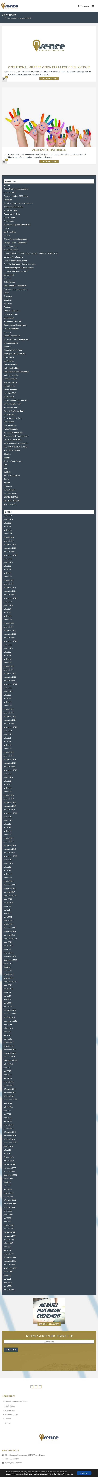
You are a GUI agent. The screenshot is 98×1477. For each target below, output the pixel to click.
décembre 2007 (10, 1232)
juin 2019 (7, 824)
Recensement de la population (16, 443)
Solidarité (7, 472)
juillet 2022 (8, 691)
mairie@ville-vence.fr (13, 1463)
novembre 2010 (10, 1135)
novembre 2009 (10, 1168)
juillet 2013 (8, 1028)
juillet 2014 (8, 989)
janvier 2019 (9, 842)
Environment (9, 318)
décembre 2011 (10, 1089)
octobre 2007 (9, 1239)
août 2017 (8, 899)
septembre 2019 (10, 813)
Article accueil (9, 217)
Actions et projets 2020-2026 (16, 196)
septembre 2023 (10, 641)
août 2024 (8, 602)
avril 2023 (7, 659)
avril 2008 (7, 1221)
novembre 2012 (10, 1053)
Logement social (10, 364)
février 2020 (9, 795)
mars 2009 (8, 1189)
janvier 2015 (9, 978)
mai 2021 (7, 741)
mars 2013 (8, 1039)
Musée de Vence (10, 389)
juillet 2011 (8, 1107)
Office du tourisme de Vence (16, 1401)
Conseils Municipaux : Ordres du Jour (18, 268)
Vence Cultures (10, 490)
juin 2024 (7, 609)
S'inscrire (11, 1350)
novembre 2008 (10, 1204)
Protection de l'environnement (16, 436)
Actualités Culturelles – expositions (18, 203)
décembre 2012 (10, 1049)
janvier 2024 (9, 627)
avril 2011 (7, 1118)
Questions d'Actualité (12, 440)
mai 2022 (7, 698)
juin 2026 (7, 523)
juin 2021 (7, 738)
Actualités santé (10, 210)
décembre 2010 (10, 1132)
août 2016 (8, 942)
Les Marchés (9, 361)
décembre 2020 (10, 759)
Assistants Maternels (49, 149)
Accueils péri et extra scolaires (16, 189)
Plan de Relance (10, 425)
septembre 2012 (10, 1060)
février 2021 (9, 752)
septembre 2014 (10, 981)
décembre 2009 (10, 1164)
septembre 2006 (10, 1268)
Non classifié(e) (10, 393)
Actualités (8, 199)
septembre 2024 (10, 598)
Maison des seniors (11, 375)
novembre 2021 (10, 720)
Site (5, 465)
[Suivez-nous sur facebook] (31, 1386)
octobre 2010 (9, 1139)
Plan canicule (9, 422)
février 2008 (9, 1225)
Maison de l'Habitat (11, 368)
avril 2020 (7, 788)
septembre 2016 (10, 938)
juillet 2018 (8, 863)
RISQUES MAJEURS (12, 450)
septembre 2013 (10, 1021)
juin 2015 (7, 967)
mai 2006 (7, 1279)
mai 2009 (7, 1186)
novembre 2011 (10, 1092)
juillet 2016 (8, 946)
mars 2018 (8, 878)
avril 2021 (7, 745)
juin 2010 (7, 1150)
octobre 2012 (9, 1057)
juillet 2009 (8, 1178)
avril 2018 (7, 874)
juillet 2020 (8, 777)
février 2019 (9, 838)
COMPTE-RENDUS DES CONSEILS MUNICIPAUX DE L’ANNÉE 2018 (31, 253)
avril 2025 (7, 573)
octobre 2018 (9, 852)
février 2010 (9, 1157)
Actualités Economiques (13, 207)
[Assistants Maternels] (49, 117)
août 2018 (8, 860)
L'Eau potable (9, 357)
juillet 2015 (8, 963)
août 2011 (8, 1103)
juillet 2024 (8, 605)
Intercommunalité (11, 343)
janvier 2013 (9, 1046)
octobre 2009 (9, 1171)
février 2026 (9, 537)
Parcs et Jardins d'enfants (14, 411)
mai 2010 (7, 1153)
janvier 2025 (9, 584)
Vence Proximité (10, 493)
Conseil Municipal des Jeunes (15, 260)
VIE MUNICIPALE (11, 497)
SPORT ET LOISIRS (12, 475)
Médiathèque (9, 386)
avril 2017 (7, 913)
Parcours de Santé (11, 407)
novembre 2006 (10, 1261)
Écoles (6, 293)
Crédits (8, 1423)
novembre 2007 (10, 1236)
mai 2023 (7, 655)
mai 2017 (7, 910)
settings (70, 1474)
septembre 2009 (10, 1175)
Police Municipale (11, 429)
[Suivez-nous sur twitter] (36, 1386)
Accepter (84, 1473)
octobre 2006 (9, 1264)
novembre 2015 (10, 956)
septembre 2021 (10, 727)
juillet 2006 (8, 1272)
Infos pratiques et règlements (16, 339)
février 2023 (9, 666)
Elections (7, 307)
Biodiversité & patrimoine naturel (17, 225)
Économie (8, 296)
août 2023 (8, 645)
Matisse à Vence (10, 382)
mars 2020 (8, 792)
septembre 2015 (10, 960)
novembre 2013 (10, 1014)
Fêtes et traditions (11, 328)
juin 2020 (7, 781)
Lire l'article (49, 78)
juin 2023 (7, 652)
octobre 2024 (9, 594)
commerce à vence (11, 250)
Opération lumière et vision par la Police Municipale (49, 67)
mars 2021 (8, 749)
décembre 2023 (10, 630)
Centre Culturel (10, 232)
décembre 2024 (10, 587)
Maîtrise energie (10, 379)
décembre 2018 (10, 845)
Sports (6, 479)
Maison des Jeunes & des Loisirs (16, 371)
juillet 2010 (8, 1146)
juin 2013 (7, 1032)
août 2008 (8, 1211)
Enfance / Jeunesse (11, 311)
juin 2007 (7, 1247)
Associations (9, 221)
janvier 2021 (9, 756)
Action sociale (9, 192)
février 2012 (9, 1082)
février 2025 (9, 580)
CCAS (6, 228)
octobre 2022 (9, 680)
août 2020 (8, 774)
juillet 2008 (8, 1214)
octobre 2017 (9, 892)
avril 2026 (7, 530)
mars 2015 (8, 971)
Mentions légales (11, 1414)
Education (8, 303)
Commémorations (11, 246)
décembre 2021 (10, 716)
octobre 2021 (9, 723)
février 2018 (9, 881)
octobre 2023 (9, 637)
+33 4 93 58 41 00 (12, 1459)
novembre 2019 (10, 806)
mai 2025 (7, 569)
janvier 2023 (9, 670)
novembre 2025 (10, 548)
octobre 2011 (9, 1096)
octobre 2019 (9, 809)
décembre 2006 (10, 1257)
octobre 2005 (9, 1290)
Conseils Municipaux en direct (16, 271)
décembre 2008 (10, 1200)
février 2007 (9, 1254)
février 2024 (9, 623)
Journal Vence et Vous (13, 350)
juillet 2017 (8, 903)
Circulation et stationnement (15, 239)
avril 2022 (7, 702)
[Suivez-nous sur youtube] (40, 1386)
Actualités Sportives (12, 214)
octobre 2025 (9, 551)
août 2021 (8, 731)
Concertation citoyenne (13, 257)
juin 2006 (7, 1275)
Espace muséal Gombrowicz (15, 325)
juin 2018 (7, 867)
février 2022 (9, 709)
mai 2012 (7, 1071)
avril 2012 (7, 1075)
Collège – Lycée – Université (15, 242)
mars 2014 (8, 1003)
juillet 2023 (8, 648)
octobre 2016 (9, 935)
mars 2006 (8, 1286)
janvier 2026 (9, 541)
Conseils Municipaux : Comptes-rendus (19, 264)
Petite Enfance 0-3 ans (13, 418)
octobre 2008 (9, 1207)
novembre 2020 (10, 763)
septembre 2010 (10, 1143)
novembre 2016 (10, 931)
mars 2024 (8, 620)
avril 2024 (7, 616)
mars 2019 (8, 835)
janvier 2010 (9, 1161)
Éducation (8, 300)
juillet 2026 (8, 519)
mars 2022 (8, 706)
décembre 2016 (10, 928)
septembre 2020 (10, 770)
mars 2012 (8, 1078)
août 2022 (8, 688)
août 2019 (8, 817)
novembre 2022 (10, 677)
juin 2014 (7, 992)
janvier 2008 (9, 1229)
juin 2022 (7, 695)
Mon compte (84, 6)
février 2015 (9, 974)
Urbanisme (8, 486)
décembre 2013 (10, 1010)
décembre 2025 (10, 544)
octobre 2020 (9, 766)
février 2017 (9, 920)
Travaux (7, 482)
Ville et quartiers (10, 504)
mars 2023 (8, 663)
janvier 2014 (9, 1006)
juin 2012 (7, 1067)
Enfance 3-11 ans (11, 314)
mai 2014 (7, 996)
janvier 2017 (9, 924)
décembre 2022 (10, 673)
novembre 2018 (10, 849)
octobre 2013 (9, 1017)
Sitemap (8, 1419)
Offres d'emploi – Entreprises (15, 400)
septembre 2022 (10, 684)
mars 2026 (8, 534)
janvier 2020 (9, 799)
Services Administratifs (13, 461)
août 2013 (8, 1024)
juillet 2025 (8, 562)
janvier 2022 (9, 713)
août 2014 (8, 985)
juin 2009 (7, 1182)
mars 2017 (8, 917)
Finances (7, 332)
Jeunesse (7, 346)
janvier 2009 (9, 1196)
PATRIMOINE (9, 414)
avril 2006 (7, 1282)
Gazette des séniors (12, 336)
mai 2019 (7, 827)
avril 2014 (7, 999)
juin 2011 (7, 1110)
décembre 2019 (10, 802)
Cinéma (7, 235)
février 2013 (9, 1042)
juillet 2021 (8, 734)
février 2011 (9, 1125)
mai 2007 (7, 1250)
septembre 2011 (10, 1100)
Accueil (7, 185)
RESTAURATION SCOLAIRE (15, 447)
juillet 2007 (8, 1243)
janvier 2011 (9, 1128)
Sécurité (7, 454)
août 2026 (8, 516)
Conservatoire (9, 275)
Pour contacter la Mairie (13, 432)
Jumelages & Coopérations (14, 354)
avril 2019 (7, 831)
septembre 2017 (10, 895)
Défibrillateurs (9, 282)
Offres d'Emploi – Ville (12, 404)
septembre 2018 (10, 856)
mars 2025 (8, 577)
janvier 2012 (9, 1085)
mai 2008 (7, 1218)
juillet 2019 (8, 820)
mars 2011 (8, 1121)
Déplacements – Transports (15, 285)
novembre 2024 (10, 591)
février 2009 (9, 1193)
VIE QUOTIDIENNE (12, 500)
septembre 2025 (10, 555)
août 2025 (8, 559)
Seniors (7, 457)
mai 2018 (7, 870)
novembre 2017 (10, 888)
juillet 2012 (8, 1064)
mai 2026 (7, 526)
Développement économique (15, 289)
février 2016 (9, 953)
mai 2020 (7, 784)
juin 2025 (7, 566)
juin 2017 (7, 906)
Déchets (7, 278)
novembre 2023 (10, 634)
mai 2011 (7, 1114)
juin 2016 (7, 949)
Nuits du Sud (9, 397)
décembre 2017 (10, 885)
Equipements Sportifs (12, 321)
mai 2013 (7, 1035)
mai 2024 (7, 612)
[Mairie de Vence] (10, 6)
